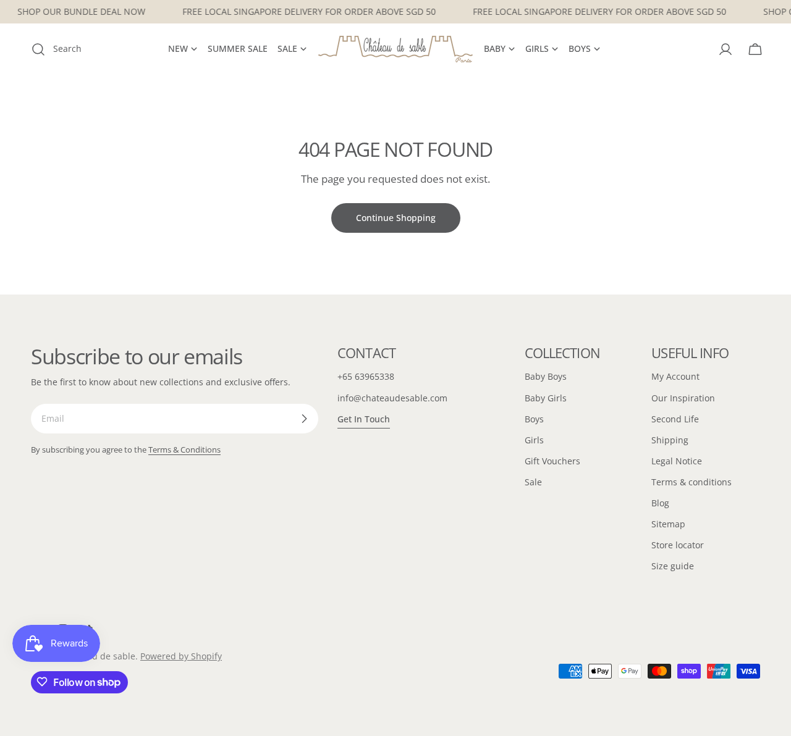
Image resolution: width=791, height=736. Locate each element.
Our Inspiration (683, 398)
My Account (675, 376)
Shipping (669, 440)
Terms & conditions (691, 482)
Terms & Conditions (184, 450)
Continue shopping (396, 218)
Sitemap (668, 524)
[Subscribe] (304, 419)
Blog (660, 503)
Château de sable (99, 656)
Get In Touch (363, 419)
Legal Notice (676, 461)
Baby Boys (546, 376)
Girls (534, 440)
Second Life (675, 419)
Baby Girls (546, 398)
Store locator (677, 545)
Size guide (672, 566)
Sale (533, 482)
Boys (534, 419)
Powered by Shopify (181, 656)
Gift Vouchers (552, 461)
